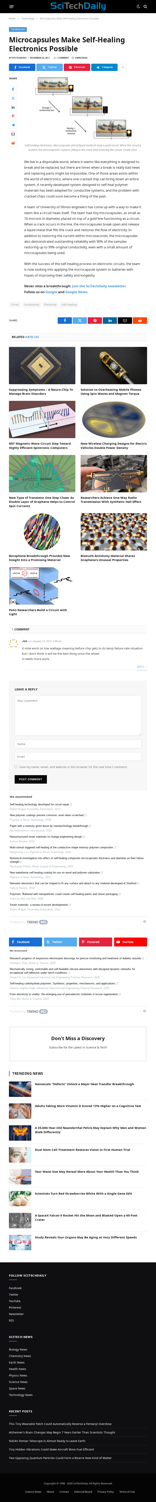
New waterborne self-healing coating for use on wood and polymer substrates (55, 872)
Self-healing (69, 304)
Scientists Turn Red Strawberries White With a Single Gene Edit (83, 1193)
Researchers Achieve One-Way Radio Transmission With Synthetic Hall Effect (111, 500)
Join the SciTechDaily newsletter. (99, 286)
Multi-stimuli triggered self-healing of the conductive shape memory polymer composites (61, 847)
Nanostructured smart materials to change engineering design (46, 836)
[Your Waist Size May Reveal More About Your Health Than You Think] (20, 1176)
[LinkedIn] (13, 107)
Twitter (13, 1294)
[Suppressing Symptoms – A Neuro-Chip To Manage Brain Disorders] (42, 365)
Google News (76, 292)
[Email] (13, 134)
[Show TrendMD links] (144, 921)
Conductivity (31, 304)
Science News (18, 1382)
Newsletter (16, 1314)
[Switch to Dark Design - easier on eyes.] (138, 6)
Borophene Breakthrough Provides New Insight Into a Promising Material (39, 558)
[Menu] (12, 6)
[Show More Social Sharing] (123, 67)
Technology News (21, 1395)
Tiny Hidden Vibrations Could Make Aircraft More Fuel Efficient (51, 1449)
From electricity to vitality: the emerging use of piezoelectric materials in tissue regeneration (64, 994)
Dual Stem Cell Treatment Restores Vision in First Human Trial (82, 1150)
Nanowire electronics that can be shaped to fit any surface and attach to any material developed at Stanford (73, 883)
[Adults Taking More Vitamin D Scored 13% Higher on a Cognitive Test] (20, 1111)
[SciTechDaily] (78, 6)
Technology (18, 29)
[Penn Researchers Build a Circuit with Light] (42, 586)
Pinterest (15, 1307)
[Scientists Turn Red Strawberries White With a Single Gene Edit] (20, 1198)
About (50, 1491)
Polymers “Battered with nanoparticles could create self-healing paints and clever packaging (64, 894)
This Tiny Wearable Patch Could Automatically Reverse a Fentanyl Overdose (60, 1424)
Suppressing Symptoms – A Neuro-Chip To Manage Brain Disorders (41, 391)
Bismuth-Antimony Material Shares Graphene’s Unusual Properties (108, 558)
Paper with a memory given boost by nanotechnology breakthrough (49, 825)
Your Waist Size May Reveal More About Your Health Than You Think (87, 1171)
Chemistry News (20, 1356)
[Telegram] (13, 125)
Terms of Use (127, 1491)
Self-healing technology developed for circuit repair (39, 804)
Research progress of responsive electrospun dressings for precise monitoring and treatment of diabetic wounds (75, 958)
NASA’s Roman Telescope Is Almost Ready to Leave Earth (47, 1441)
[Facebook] (13, 89)
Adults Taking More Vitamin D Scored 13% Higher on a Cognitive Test (88, 1106)
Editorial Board (83, 1491)
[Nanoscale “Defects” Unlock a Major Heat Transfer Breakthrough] (20, 1089)
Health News (17, 1369)
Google (51, 292)
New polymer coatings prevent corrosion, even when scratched (46, 815)
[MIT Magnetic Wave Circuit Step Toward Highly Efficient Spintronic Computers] (42, 419)
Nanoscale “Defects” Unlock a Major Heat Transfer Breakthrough (84, 1084)
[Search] (145, 6)
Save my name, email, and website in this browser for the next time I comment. (73, 767)
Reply (141, 666)
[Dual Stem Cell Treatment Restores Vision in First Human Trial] (20, 1155)
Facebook (15, 1288)
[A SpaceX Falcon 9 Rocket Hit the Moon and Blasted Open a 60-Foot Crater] (20, 1220)
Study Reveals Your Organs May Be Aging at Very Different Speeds (86, 1237)
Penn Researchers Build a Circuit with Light (38, 612)
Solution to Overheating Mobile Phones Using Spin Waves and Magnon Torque (111, 391)
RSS (11, 1320)
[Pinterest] (13, 116)
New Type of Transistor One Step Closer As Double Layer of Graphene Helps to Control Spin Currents (42, 502)
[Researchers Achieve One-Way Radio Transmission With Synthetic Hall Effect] (114, 473)
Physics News (18, 1375)
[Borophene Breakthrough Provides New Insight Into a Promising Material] (42, 531)
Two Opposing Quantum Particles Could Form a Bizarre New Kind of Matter (60, 1458)
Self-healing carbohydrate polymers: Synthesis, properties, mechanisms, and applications (62, 983)
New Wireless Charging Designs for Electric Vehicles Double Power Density (114, 445)
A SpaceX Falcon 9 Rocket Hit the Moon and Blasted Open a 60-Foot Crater (86, 1217)
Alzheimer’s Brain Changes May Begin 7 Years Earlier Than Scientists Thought (62, 1432)
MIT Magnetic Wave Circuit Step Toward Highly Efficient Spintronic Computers (40, 445)
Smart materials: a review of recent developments (39, 904)
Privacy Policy (106, 1491)
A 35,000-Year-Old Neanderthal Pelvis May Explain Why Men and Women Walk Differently (90, 1130)
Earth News (17, 1362)
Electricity (50, 304)
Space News (17, 1388)
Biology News (18, 1349)
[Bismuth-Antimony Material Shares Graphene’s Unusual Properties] (114, 531)
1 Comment (63, 58)
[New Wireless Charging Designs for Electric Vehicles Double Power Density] (114, 419)
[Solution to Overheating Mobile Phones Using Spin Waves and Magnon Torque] (114, 365)
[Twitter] (13, 98)
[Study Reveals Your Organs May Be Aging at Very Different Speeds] (20, 1242)
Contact (64, 1491)
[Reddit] (13, 143)
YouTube (15, 1301)
